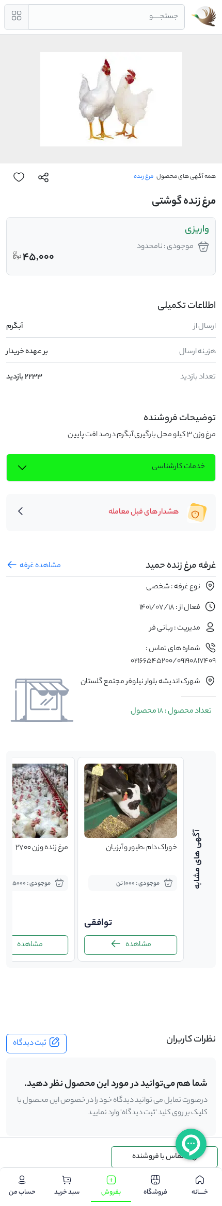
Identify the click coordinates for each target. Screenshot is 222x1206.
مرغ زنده (143, 177)
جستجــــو (163, 17)
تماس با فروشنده (158, 1157)
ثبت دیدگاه (29, 1043)
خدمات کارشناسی (178, 467)
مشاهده (138, 945)
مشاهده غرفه (40, 566)
